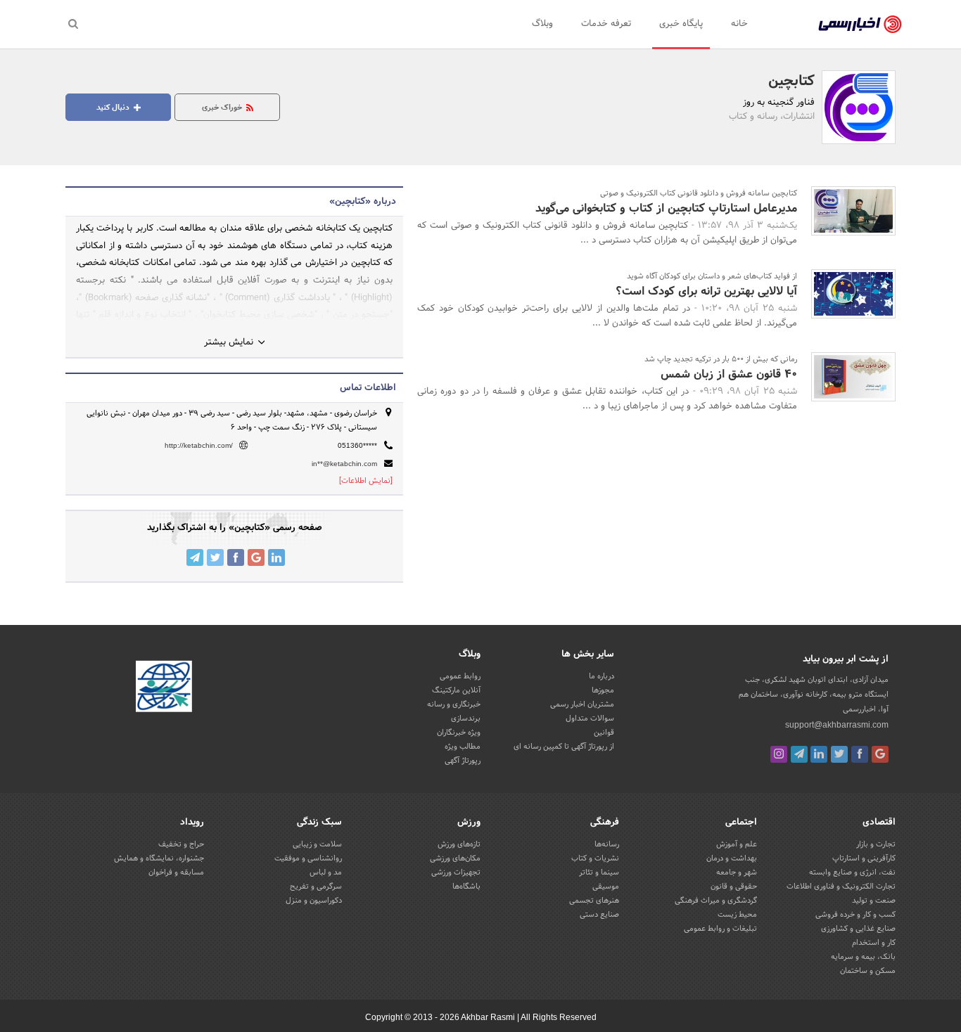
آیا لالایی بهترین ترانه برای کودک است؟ (706, 291)
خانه (739, 24)
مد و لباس (326, 872)
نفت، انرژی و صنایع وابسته (852, 872)
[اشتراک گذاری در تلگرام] (194, 557)
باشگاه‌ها (466, 886)
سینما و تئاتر (599, 872)
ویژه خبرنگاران (458, 732)
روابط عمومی (460, 676)
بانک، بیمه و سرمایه (863, 956)
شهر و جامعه (736, 872)
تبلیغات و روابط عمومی (720, 928)
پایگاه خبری (681, 24)
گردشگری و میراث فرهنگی (716, 900)
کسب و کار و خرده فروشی (855, 914)
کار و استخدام (874, 942)
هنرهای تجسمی (594, 900)
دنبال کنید (114, 107)
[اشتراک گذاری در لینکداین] (276, 557)
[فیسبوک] (859, 754)
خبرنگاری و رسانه (453, 704)
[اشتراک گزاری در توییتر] (215, 557)
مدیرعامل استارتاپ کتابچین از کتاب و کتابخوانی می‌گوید (666, 208)
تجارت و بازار (876, 844)
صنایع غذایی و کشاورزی (858, 928)
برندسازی (465, 718)
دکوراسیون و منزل (314, 900)
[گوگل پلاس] (880, 754)
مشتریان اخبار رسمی (582, 704)
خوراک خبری (223, 107)
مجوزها (603, 690)
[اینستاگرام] (778, 754)
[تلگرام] (799, 754)
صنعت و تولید (874, 900)
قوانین (604, 732)
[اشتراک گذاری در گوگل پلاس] (256, 557)
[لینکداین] (818, 754)
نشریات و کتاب (595, 858)
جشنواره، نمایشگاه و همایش (159, 858)
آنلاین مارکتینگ (456, 690)
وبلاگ (542, 24)
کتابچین (791, 81)
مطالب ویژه (462, 746)
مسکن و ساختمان (868, 971)
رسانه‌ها (606, 844)
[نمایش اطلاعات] (366, 481)
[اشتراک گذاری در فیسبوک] (235, 557)
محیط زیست (737, 914)
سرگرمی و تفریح (316, 886)
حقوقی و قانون (734, 886)
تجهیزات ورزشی (455, 872)
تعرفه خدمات (606, 24)
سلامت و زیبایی (317, 844)
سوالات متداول (590, 718)
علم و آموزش (736, 844)
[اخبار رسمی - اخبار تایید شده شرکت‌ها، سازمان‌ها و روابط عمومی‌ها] (860, 25)
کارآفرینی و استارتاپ (864, 858)
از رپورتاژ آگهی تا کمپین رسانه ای (564, 746)
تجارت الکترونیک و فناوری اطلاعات (841, 886)
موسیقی (605, 886)
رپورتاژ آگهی (462, 760)
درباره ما (601, 676)
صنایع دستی (599, 914)
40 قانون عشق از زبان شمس (729, 374)
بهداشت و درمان (731, 858)
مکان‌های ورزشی (455, 858)
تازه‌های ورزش (459, 844)
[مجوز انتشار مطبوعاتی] (164, 688)
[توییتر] (839, 754)
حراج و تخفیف (181, 844)
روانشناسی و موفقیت (308, 858)
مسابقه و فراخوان (176, 872)
